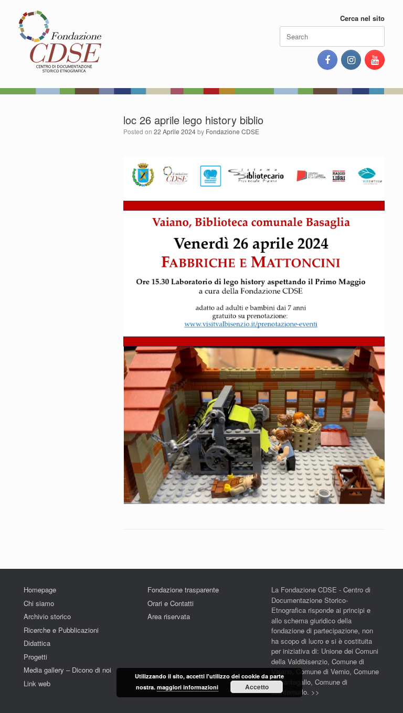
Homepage (40, 590)
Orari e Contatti (170, 603)
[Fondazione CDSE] (59, 41)
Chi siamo (39, 603)
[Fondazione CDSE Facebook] (327, 60)
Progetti (35, 657)
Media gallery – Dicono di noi (67, 670)
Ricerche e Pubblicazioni (61, 630)
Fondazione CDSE (232, 131)
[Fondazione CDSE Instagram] (351, 60)
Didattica (37, 643)
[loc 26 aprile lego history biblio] (254, 502)
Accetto (257, 687)
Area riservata (168, 616)
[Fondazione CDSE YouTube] (375, 60)
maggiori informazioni (187, 687)
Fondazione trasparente (183, 590)
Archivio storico (47, 616)
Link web (37, 683)
